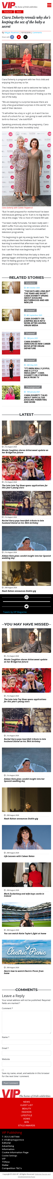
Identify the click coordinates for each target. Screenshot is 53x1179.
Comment (7, 1008)
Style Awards (26, 1125)
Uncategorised (33, 387)
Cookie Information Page (15, 1152)
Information (8, 1149)
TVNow (6, 1162)
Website (6, 1059)
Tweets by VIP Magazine (15, 612)
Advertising (8, 1146)
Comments (37, 32)
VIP (4, 1159)
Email (5, 1048)
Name (5, 1037)
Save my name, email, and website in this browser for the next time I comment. (26, 1075)
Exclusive (30, 283)
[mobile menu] (49, 5)
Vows (26, 1119)
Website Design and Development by (34, 1175)
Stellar (5, 1165)
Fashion (26, 1112)
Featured (30, 310)
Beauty (26, 1108)
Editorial (6, 1143)
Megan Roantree (12, 32)
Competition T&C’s (12, 1168)
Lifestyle (26, 1115)
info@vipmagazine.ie (14, 1139)
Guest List (26, 1105)
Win (26, 1122)
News (26, 1102)
